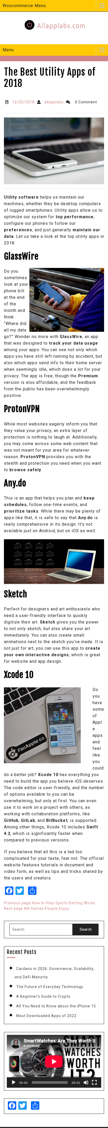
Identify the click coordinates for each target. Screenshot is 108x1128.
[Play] (13, 1082)
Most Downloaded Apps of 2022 (46, 1016)
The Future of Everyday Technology (49, 987)
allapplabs (54, 102)
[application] (54, 1061)
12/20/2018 (23, 102)
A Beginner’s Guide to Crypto (43, 996)
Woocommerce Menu (24, 5)
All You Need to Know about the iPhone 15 (56, 1006)
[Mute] (86, 1082)
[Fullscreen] (94, 1082)
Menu (8, 49)
